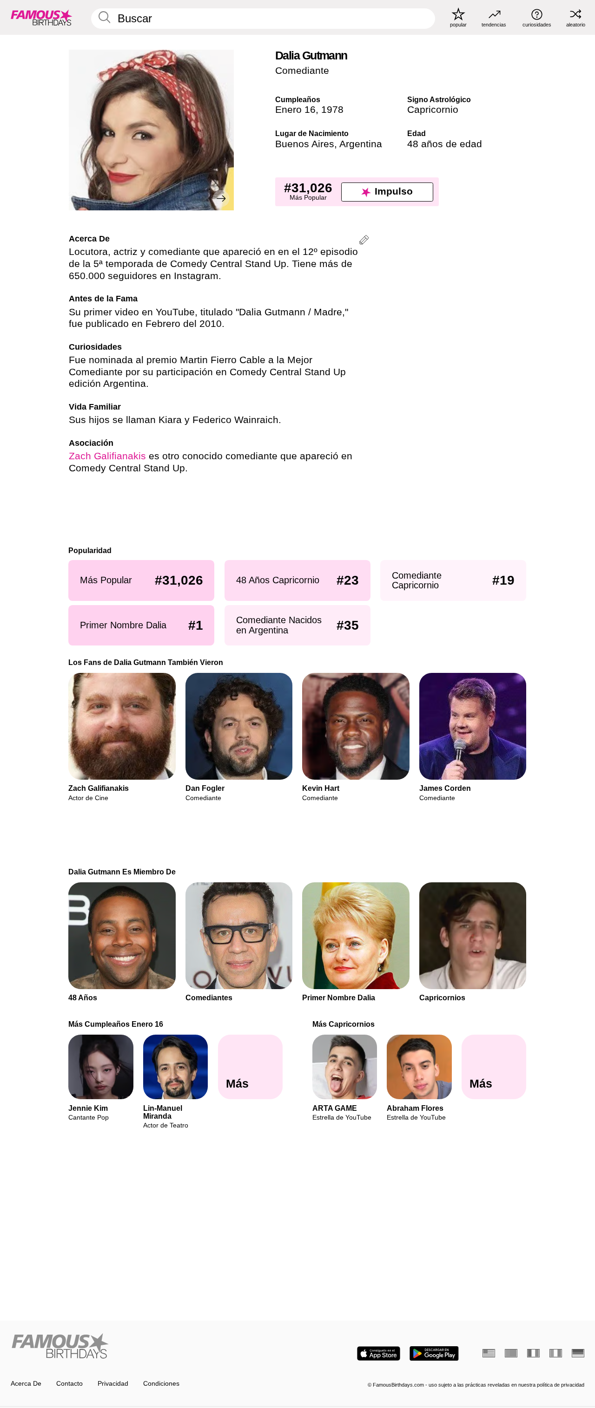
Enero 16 (295, 109)
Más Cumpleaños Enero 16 (116, 1024)
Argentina (360, 144)
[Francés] (533, 1353)
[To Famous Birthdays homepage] (41, 17)
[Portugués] (511, 1353)
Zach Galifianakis (107, 456)
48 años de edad (444, 144)
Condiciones (161, 1383)
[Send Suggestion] (364, 241)
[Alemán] (578, 1353)
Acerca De (26, 1383)
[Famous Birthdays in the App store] (378, 1353)
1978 (332, 109)
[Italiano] (555, 1353)
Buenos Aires (304, 144)
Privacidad (113, 1383)
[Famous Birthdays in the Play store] (434, 1353)
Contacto (69, 1383)
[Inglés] (489, 1353)
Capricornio (432, 109)
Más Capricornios (343, 1024)
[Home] (151, 1347)
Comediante (302, 70)
